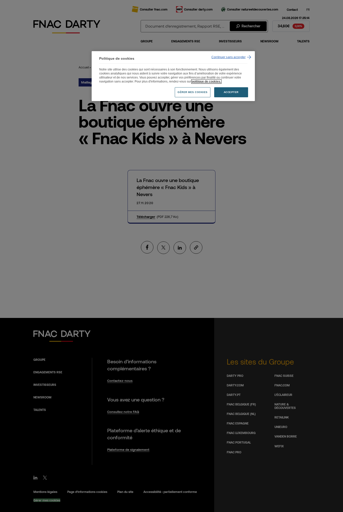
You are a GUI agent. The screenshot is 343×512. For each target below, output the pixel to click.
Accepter (231, 92)
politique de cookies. (206, 81)
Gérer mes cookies (193, 92)
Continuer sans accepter (228, 57)
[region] (173, 76)
